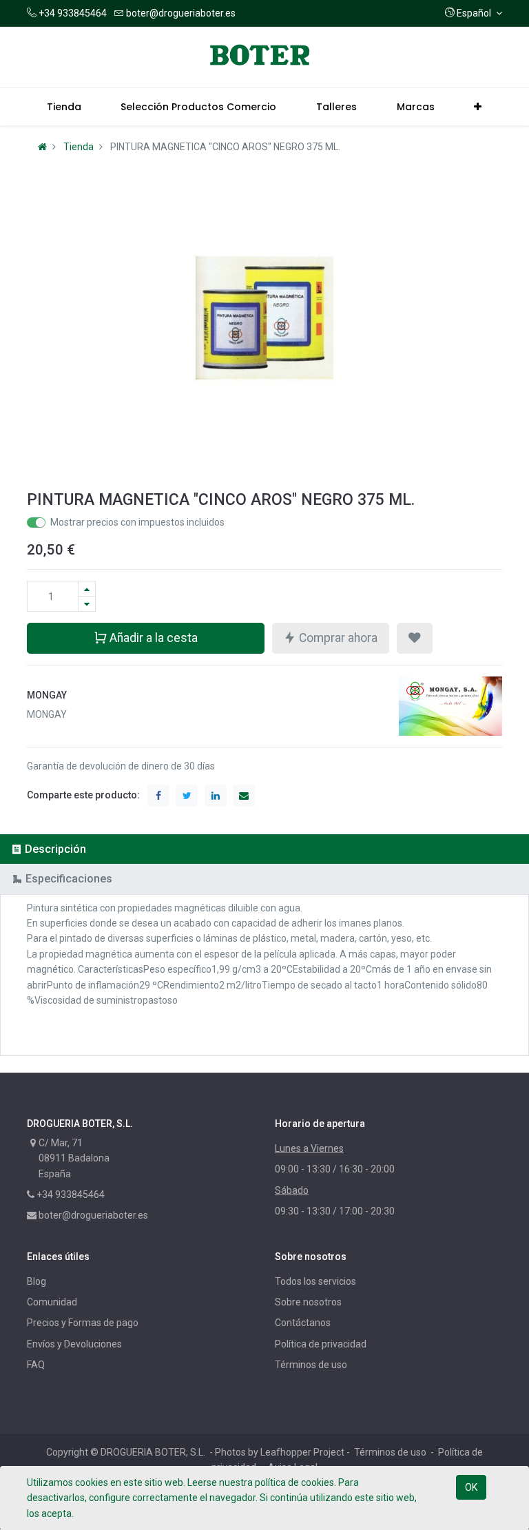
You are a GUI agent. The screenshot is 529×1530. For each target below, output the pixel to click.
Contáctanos (303, 1322)
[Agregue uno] (87, 588)
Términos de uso (311, 1364)
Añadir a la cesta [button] (152, 638)
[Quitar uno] (87, 604)
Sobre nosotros (308, 1301)
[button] (473, 13)
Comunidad (52, 1301)
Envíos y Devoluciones (74, 1344)
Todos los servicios (315, 1281)
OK (471, 1487)
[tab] (264, 849)
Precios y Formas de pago (82, 1322)
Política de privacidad (320, 1344)
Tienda (78, 146)
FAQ (36, 1364)
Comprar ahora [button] (336, 638)
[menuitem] (64, 106)
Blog (36, 1281)
